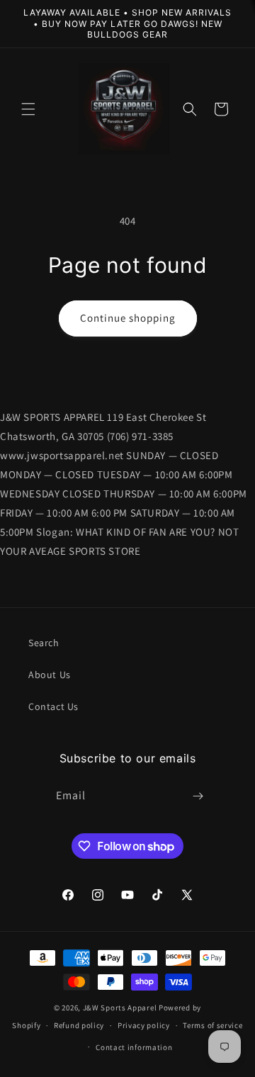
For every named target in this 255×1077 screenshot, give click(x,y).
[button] (28, 109)
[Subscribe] (198, 796)
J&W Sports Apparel (120, 1008)
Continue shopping (128, 318)
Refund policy (79, 1025)
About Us (49, 674)
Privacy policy (144, 1025)
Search (44, 642)
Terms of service (212, 1025)
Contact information (134, 1047)
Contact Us (53, 706)
